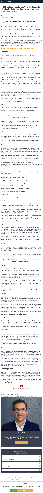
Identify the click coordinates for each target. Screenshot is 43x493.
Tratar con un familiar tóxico (9, 459)
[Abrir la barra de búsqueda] (40, 1)
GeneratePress (30, 479)
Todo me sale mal (6, 466)
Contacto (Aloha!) (30, 477)
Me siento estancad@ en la (8, 463)
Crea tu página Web (13, 477)
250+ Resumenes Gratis (7, 469)
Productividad (16, 394)
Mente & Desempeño (7, 394)
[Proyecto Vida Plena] (7, 1)
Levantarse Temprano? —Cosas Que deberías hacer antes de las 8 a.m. (19, 396)
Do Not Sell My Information (24, 490)
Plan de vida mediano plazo (8, 456)
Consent (14, 490)
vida (15, 463)
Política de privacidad (22, 477)
